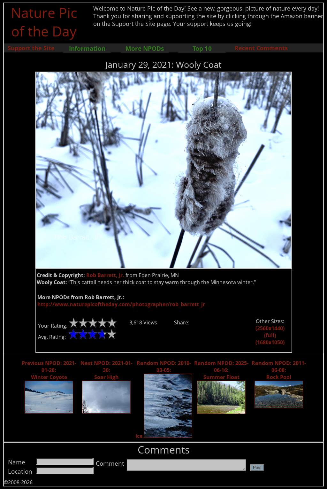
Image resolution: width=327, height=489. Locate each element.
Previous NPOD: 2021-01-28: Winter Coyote (49, 370)
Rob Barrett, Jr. (105, 275)
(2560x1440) (270, 328)
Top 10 (202, 48)
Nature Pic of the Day (44, 21)
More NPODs (144, 48)
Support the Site (31, 48)
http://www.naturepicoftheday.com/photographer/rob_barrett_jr (121, 304)
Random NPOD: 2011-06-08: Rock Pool (279, 370)
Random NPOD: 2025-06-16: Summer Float (221, 370)
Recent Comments (261, 48)
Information (87, 48)
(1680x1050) (270, 342)
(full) (270, 335)
